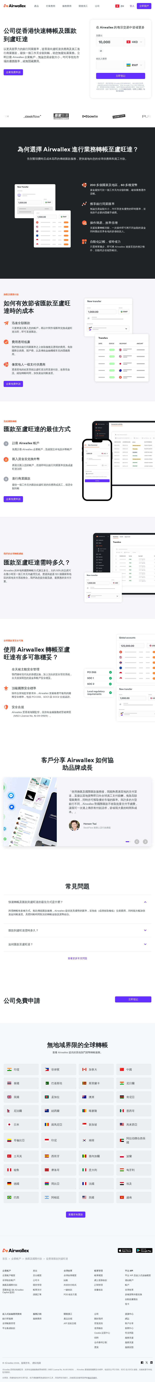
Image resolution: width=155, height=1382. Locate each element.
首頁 (4, 1258)
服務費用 (66, 6)
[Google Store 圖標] (144, 1250)
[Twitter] (147, 1363)
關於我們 (98, 1318)
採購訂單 (37, 1294)
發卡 (127, 1304)
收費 (134, 89)
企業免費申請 (13, 72)
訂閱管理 (98, 1285)
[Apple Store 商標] (125, 1250)
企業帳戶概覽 (8, 1275)
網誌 (127, 1318)
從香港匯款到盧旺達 (57, 1258)
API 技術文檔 (70, 1323)
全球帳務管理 (8, 1323)
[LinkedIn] (151, 1363)
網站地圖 (36, 1363)
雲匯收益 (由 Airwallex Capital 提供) (12, 1291)
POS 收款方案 (70, 1294)
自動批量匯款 (131, 1299)
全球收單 (129, 1290)
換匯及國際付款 (33, 1258)
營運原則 (98, 1323)
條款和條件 (92, 1378)
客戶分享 (129, 1323)
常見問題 (129, 1333)
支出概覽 (37, 1275)
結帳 (66, 1280)
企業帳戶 (16, 1258)
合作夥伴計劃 (100, 1342)
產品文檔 (68, 1318)
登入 (132, 6)
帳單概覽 (98, 1275)
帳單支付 (37, 1290)
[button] (136, 841)
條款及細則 (127, 89)
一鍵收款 (68, 1290)
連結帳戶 (129, 1280)
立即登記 (120, 75)
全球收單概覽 (70, 1275)
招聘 (96, 1337)
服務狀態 (129, 1347)
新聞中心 (129, 1328)
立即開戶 (144, 5)
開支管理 (37, 1285)
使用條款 (98, 1328)
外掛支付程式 (70, 1285)
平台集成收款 (8, 1328)
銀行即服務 (7, 1318)
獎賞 (96, 1347)
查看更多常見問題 (77, 958)
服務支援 (129, 1337)
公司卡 (36, 1280)
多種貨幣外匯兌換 (133, 1294)
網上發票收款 (100, 1280)
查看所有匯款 (75, 1214)
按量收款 (98, 1290)
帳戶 (127, 1285)
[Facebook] (142, 1363)
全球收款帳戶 (8, 1280)
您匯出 (99, 35)
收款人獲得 (101, 58)
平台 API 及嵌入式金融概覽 (138, 1275)
